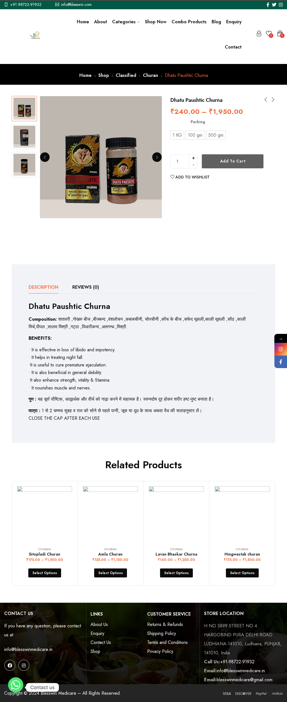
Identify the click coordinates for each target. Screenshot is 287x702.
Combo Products (189, 22)
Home (83, 22)
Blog (216, 22)
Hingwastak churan (242, 554)
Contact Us (101, 642)
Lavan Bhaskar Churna (176, 554)
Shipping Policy (161, 633)
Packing (198, 122)
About (100, 22)
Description (43, 287)
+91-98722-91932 (237, 662)
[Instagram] (280, 349)
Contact (233, 47)
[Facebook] (280, 361)
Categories (124, 22)
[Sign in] (259, 34)
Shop (103, 75)
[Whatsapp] (15, 687)
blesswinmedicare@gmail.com (244, 679)
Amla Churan (110, 554)
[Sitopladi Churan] (44, 513)
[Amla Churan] (110, 513)
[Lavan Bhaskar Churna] (176, 513)
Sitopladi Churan (44, 554)
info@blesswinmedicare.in (28, 649)
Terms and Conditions (167, 642)
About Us (99, 624)
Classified (126, 75)
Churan (150, 75)
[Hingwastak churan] (242, 513)
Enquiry (234, 22)
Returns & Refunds (165, 624)
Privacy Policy (160, 651)
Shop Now (155, 22)
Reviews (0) (85, 287)
